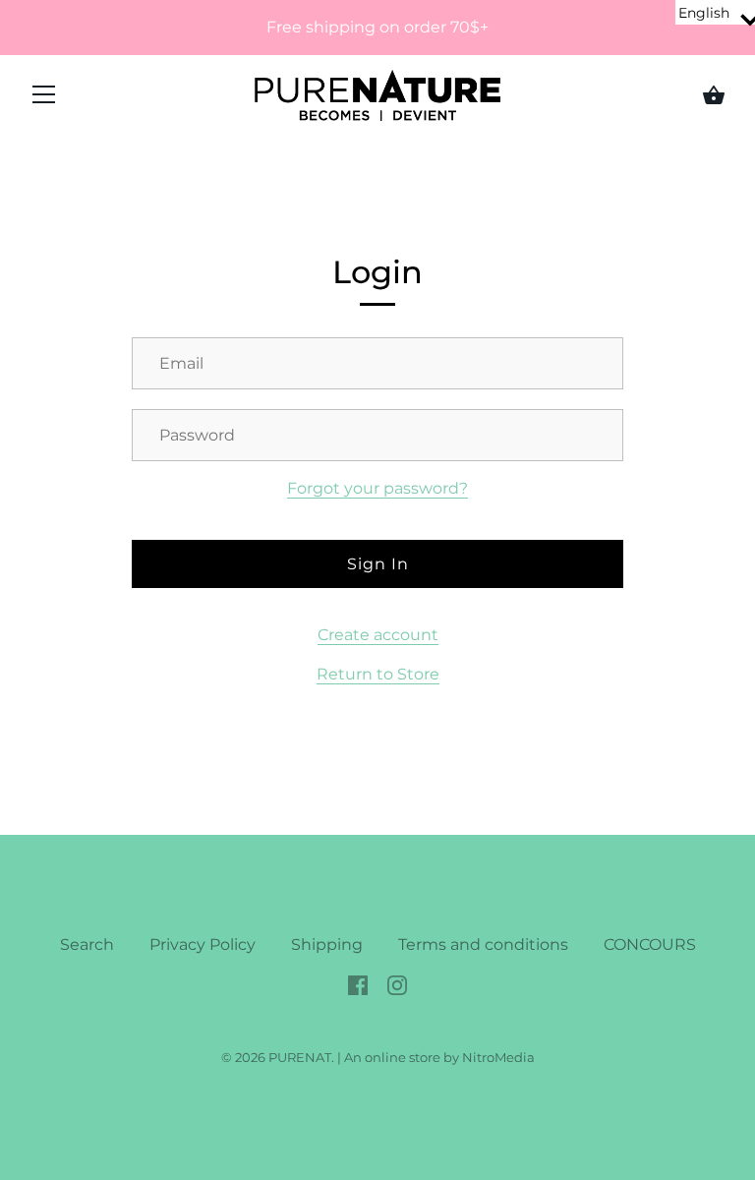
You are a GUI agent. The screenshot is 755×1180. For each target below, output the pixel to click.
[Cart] (714, 95)
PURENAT (299, 1057)
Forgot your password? (377, 488)
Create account (378, 634)
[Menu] (44, 99)
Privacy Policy (202, 944)
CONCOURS (650, 944)
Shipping (327, 944)
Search (87, 944)
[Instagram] (397, 983)
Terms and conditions (483, 944)
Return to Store (378, 674)
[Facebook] (358, 983)
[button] (715, 12)
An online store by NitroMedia (439, 1057)
